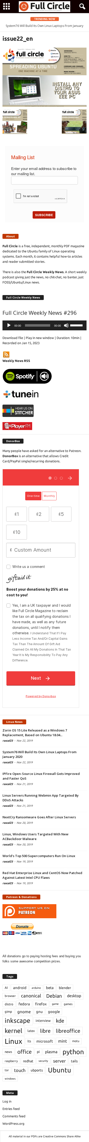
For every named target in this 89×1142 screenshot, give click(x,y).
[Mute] (66, 325)
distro (9, 1004)
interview (43, 1021)
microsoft (44, 1041)
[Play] (8, 325)
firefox (41, 1004)
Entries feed (11, 1108)
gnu (39, 1012)
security (43, 1060)
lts (29, 1041)
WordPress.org (13, 1123)
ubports (37, 1070)
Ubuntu (59, 1070)
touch (19, 1070)
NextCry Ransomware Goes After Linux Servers (39, 817)
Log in (6, 1101)
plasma (51, 1051)
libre (45, 1031)
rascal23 (7, 740)
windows (10, 1078)
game (55, 1003)
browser (10, 995)
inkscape (17, 1020)
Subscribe (44, 215)
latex (31, 1030)
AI (6, 987)
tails (74, 1061)
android (19, 988)
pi (38, 1052)
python (73, 1051)
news (8, 1051)
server (59, 1061)
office (24, 1051)
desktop (74, 995)
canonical (31, 995)
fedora (24, 1004)
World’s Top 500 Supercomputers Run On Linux (38, 856)
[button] (81, 6)
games (68, 1004)
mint (62, 1041)
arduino (36, 987)
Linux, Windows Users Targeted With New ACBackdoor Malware (35, 836)
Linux (13, 1041)
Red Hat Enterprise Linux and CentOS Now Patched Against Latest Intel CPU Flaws (42, 875)
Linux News (14, 722)
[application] (44, 325)
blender (65, 988)
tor (7, 1070)
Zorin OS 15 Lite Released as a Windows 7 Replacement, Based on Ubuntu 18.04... (34, 732)
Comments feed (13, 1116)
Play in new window (40, 337)
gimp (8, 1011)
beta (50, 988)
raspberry (11, 1061)
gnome (24, 1011)
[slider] (77, 324)
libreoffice (68, 1031)
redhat (28, 1061)
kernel (13, 1030)
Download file (12, 337)
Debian (54, 996)
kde (60, 1021)
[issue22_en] (44, 77)
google (54, 1012)
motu (75, 1041)
